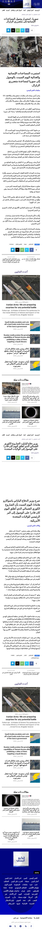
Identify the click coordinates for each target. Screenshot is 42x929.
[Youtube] (9, 4)
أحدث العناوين (36, 14)
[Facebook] (14, 1)
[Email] (13, 30)
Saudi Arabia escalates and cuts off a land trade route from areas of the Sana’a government (16, 324)
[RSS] (11, 1)
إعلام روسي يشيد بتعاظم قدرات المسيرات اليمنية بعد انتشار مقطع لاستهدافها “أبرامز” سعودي (16, 351)
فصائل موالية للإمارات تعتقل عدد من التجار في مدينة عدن (31, 259)
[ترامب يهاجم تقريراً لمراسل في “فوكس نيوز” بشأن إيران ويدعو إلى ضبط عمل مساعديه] (31, 388)
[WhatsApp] (3, 1)
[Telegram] (9, 1)
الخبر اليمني (31, 244)
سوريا (25, 244)
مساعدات (11, 244)
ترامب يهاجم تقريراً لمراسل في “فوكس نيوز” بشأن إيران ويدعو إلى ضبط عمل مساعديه (31, 398)
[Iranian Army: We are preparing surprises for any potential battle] (21, 287)
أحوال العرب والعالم (26, 14)
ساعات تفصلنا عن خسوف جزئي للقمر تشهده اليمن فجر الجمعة (30, 422)
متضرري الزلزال (19, 244)
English (26, 302)
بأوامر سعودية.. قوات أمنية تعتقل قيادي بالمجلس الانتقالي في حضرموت (16, 364)
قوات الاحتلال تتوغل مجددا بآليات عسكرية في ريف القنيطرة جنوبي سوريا (11, 398)
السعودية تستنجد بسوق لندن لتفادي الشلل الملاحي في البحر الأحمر (11, 422)
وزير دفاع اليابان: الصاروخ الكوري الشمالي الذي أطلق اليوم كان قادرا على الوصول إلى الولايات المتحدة (11, 260)
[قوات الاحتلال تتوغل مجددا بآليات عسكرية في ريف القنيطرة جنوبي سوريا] (11, 388)
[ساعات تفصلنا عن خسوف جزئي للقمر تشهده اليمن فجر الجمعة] (31, 412)
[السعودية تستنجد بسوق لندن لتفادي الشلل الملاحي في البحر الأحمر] (11, 412)
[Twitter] (6, 1)
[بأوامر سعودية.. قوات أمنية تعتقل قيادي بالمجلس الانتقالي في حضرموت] (35, 366)
